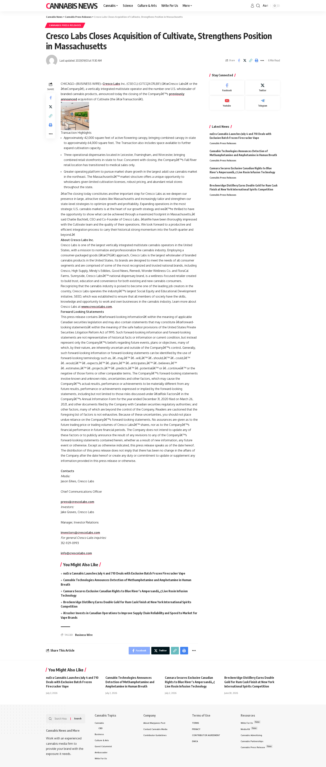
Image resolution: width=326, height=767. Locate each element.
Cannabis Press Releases (65, 25)
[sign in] (252, 6)
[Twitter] (262, 87)
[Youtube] (227, 103)
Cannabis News (71, 5)
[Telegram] (262, 103)
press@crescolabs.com (77, 502)
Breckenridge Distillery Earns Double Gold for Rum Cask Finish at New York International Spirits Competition (249, 682)
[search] (258, 5)
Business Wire (84, 634)
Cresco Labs (111, 84)
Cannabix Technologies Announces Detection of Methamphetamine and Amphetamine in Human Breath (129, 682)
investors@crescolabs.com (80, 532)
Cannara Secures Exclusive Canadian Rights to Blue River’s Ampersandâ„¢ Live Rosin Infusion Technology (190, 682)
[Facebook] (227, 87)
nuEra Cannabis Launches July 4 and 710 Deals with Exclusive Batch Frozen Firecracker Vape (124, 573)
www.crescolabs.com (96, 307)
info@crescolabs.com (76, 553)
